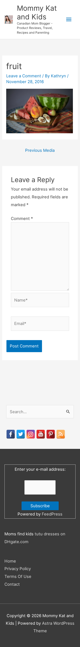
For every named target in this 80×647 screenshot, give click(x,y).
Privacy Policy (17, 568)
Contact (12, 584)
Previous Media (40, 150)
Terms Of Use (17, 576)
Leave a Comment (23, 75)
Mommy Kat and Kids (37, 12)
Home (10, 561)
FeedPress (52, 513)
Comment (22, 218)
